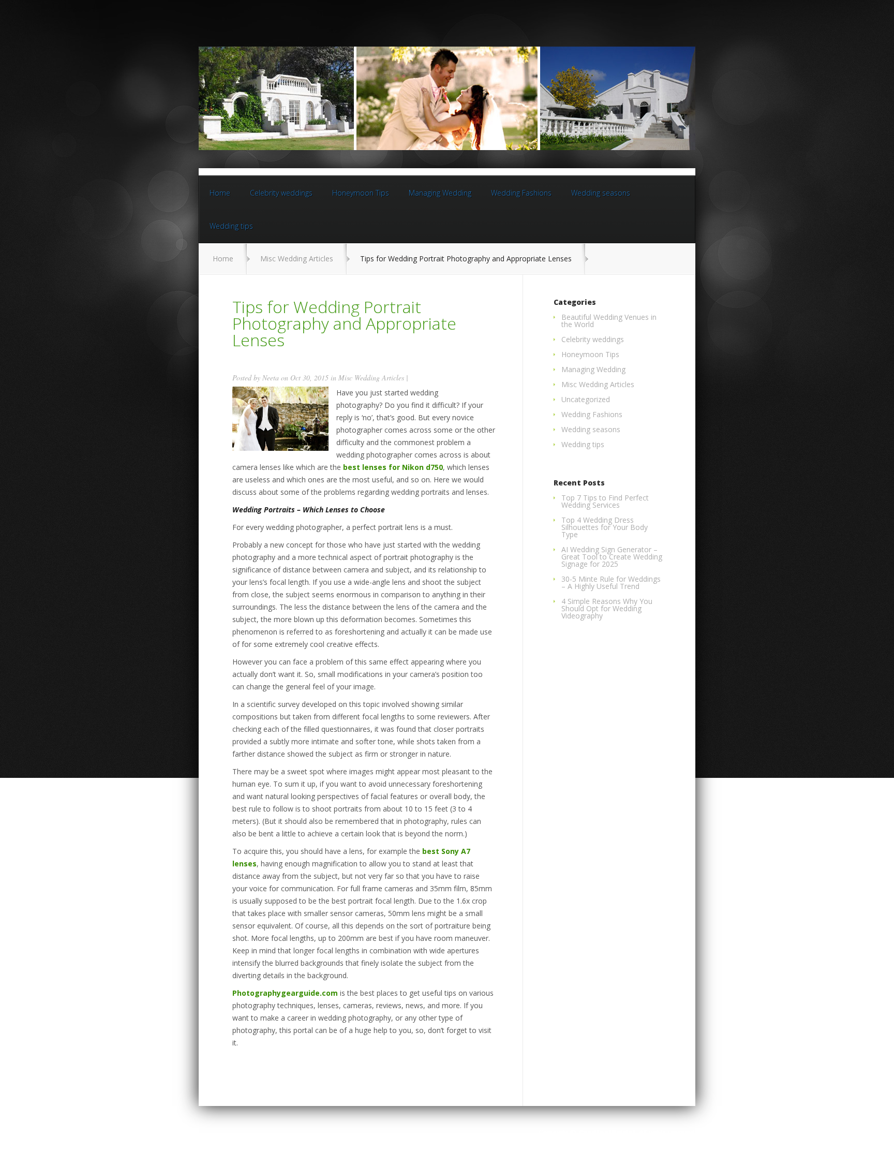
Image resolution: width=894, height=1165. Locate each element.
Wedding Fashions (521, 193)
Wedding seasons (600, 193)
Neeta (270, 377)
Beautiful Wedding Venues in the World (609, 320)
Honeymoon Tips (360, 193)
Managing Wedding (440, 193)
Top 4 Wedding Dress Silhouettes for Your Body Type (604, 527)
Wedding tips (231, 226)
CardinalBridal (606, 1133)
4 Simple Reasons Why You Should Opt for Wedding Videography (606, 608)
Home (220, 193)
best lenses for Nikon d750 (393, 467)
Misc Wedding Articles (296, 258)
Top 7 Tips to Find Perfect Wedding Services (605, 501)
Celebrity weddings (281, 193)
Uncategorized (585, 399)
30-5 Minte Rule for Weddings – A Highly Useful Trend (611, 582)
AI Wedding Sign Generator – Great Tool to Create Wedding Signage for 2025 (611, 556)
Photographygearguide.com (285, 993)
